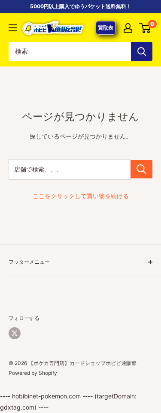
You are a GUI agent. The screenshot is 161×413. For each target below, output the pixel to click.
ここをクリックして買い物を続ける (81, 195)
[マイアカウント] (128, 28)
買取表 (105, 27)
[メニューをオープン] (13, 27)
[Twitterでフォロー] (15, 333)
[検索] (141, 51)
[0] (145, 28)
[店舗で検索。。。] (141, 169)
